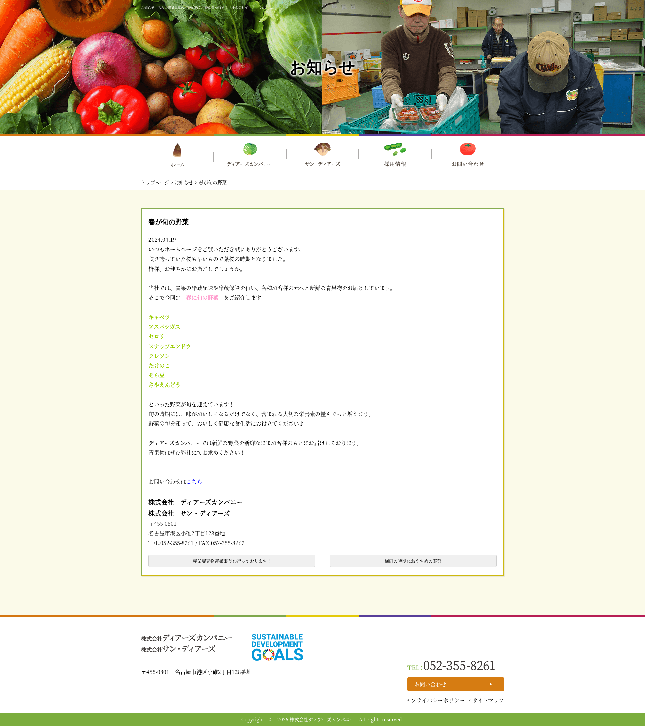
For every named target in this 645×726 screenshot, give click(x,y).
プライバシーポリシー (438, 700)
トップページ (155, 182)
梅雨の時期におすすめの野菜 (413, 561)
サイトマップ (488, 700)
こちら (194, 481)
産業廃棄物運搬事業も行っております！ (232, 561)
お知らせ (183, 182)
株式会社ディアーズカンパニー (322, 719)
